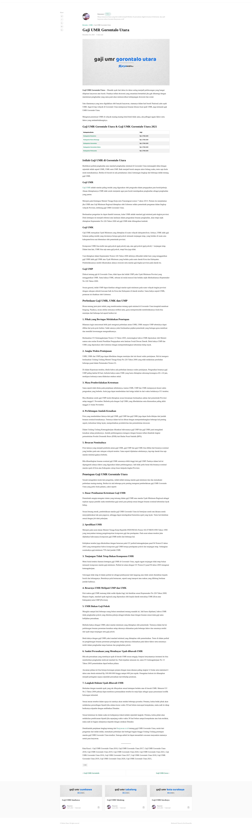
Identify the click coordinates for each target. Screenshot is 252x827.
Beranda (85, 25)
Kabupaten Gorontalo (90, 143)
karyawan (104, 14)
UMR (91, 25)
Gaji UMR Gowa (162, 773)
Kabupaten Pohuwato (90, 150)
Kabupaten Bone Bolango (91, 139)
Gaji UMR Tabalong (115, 800)
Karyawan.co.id (123, 728)
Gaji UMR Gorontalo (91, 773)
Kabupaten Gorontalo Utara (92, 147)
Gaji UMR (86, 188)
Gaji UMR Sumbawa (71, 800)
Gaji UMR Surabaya (160, 800)
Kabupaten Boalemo (89, 136)
